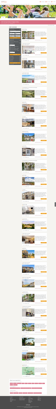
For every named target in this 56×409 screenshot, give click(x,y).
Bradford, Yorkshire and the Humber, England (28, 205)
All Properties (11, 41)
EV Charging (16, 49)
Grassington (18, 383)
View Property (43, 38)
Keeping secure (30, 400)
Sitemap (11, 401)
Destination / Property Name (13, 30)
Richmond (36, 383)
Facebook (40, 398)
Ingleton (26, 383)
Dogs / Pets (11, 44)
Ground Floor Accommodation (13, 48)
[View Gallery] (28, 36)
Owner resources (30, 401)
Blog (28, 4)
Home (1, 4)
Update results (15, 37)
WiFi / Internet (11, 46)
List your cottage (30, 398)
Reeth (32, 383)
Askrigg (11, 383)
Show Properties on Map (51, 25)
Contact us (11, 400)
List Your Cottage (25, 4)
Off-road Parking (12, 49)
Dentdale (15, 383)
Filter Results (55, 204)
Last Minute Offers (17, 4)
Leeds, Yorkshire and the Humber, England (28, 351)
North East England (15, 391)
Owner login (29, 402)
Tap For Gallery (28, 38)
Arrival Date (11, 32)
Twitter (39, 399)
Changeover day (11, 51)
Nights (16, 32)
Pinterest (40, 400)
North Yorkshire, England (26, 44)
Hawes (22, 383)
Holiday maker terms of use (22, 398)
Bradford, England (25, 59)
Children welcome (16, 46)
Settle (43, 383)
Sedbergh (40, 383)
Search (3, 4)
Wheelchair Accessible (12, 47)
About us (11, 398)
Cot (18, 48)
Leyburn (29, 383)
